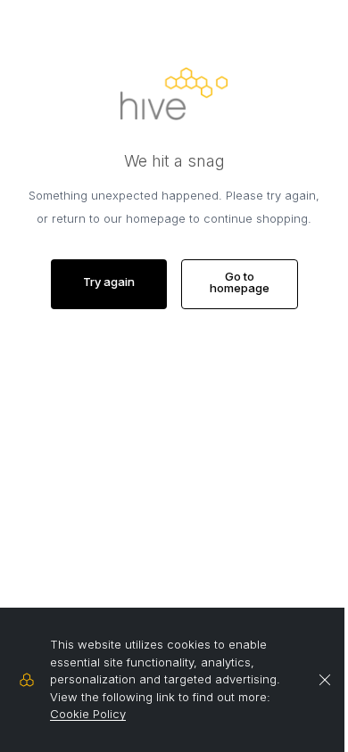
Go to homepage (239, 282)
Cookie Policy (88, 714)
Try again (109, 281)
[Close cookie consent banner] (324, 680)
